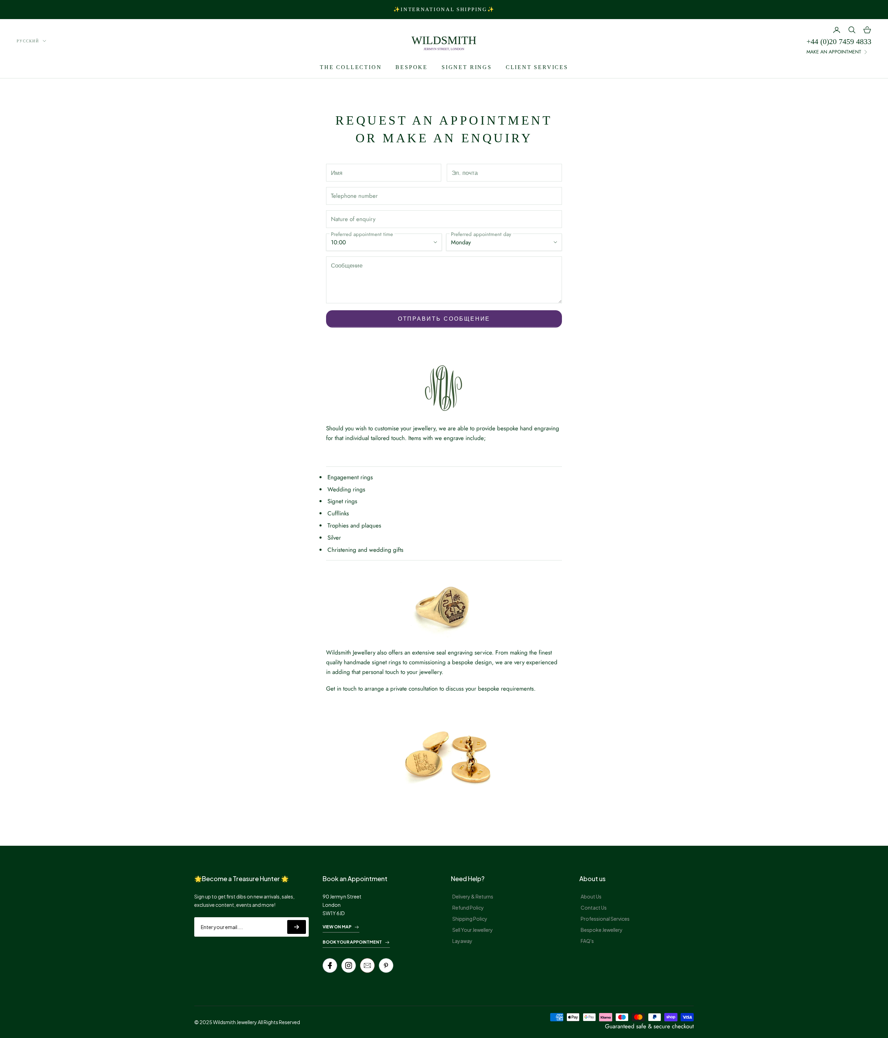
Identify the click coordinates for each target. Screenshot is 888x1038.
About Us (591, 896)
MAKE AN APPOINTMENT (833, 51)
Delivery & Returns (472, 896)
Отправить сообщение (444, 319)
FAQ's (587, 941)
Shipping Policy (469, 918)
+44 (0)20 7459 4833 (838, 41)
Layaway (462, 941)
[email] (367, 965)
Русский (28, 41)
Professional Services (605, 918)
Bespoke (411, 67)
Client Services (537, 67)
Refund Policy (468, 907)
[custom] (348, 965)
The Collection (351, 67)
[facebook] (330, 965)
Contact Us (594, 907)
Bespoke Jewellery (602, 930)
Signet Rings (467, 67)
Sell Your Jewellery (472, 930)
